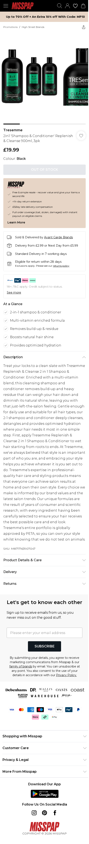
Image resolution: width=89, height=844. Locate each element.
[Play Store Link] (45, 794)
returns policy (61, 265)
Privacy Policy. (66, 675)
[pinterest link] (44, 812)
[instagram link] (34, 812)
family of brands (20, 666)
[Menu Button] (5, 5)
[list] (44, 78)
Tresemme (13, 130)
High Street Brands (33, 27)
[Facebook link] (54, 812)
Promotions (10, 27)
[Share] (83, 27)
